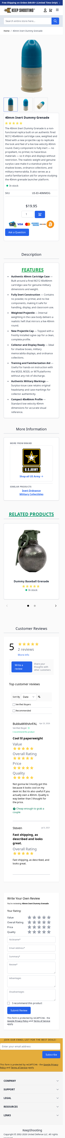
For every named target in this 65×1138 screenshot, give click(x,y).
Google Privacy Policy (17, 1021)
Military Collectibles (31, 494)
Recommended (23, 710)
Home (7, 30)
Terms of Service (42, 1021)
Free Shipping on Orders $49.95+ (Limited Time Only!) (30, 2)
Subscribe (51, 1054)
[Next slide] (55, 605)
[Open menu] (57, 10)
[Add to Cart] (40, 214)
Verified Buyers (23, 704)
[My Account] (45, 10)
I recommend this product (27, 1003)
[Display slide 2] (34, 605)
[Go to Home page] (19, 10)
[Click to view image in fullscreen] (31, 66)
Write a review (19, 666)
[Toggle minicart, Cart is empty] (50, 10)
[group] (14, 123)
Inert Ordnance (31, 490)
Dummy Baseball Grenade (31, 581)
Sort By (16, 696)
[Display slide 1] (28, 605)
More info (23, 654)
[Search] (55, 21)
